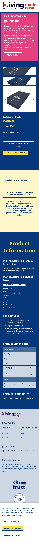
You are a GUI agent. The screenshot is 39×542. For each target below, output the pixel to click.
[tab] (16, 179)
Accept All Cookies (12, 536)
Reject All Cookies (11, 521)
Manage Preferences (12, 528)
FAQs (23, 434)
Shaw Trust (6, 428)
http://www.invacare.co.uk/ (14, 285)
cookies (10, 508)
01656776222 (7, 305)
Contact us (6, 438)
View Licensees (13, 55)
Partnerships (26, 438)
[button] (5, 99)
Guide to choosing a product (18, 145)
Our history (6, 434)
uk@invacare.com (9, 307)
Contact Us (33, 451)
